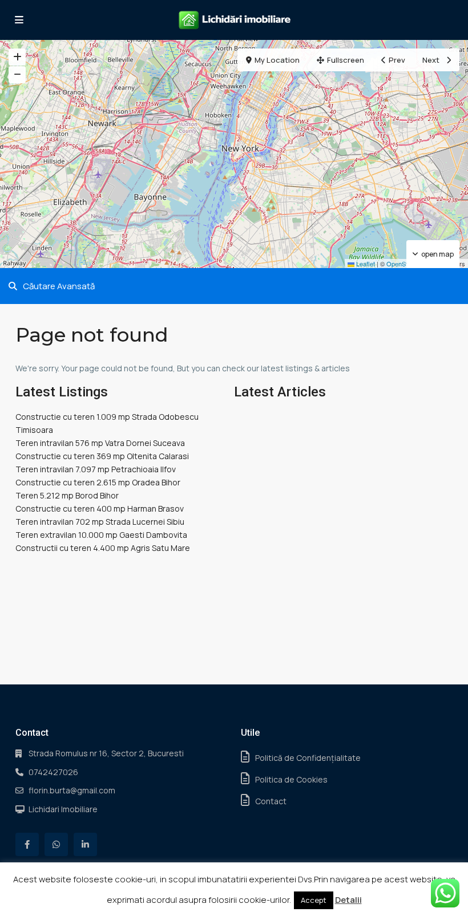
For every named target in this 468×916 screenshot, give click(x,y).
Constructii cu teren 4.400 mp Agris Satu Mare (102, 547)
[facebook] (27, 844)
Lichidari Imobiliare (63, 809)
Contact (271, 801)
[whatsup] (56, 844)
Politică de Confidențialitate (308, 757)
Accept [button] (313, 900)
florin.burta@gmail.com (72, 790)
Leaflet (364, 263)
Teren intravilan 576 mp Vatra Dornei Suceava (100, 442)
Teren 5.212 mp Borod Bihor (67, 495)
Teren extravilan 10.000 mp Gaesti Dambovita (101, 534)
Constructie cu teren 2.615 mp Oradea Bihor (97, 482)
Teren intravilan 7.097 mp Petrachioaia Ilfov (95, 469)
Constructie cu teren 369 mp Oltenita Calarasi (102, 456)
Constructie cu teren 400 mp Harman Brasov (99, 508)
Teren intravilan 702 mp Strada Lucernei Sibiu (99, 521)
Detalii (348, 900)
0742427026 (53, 772)
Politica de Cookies (291, 779)
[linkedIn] (85, 844)
